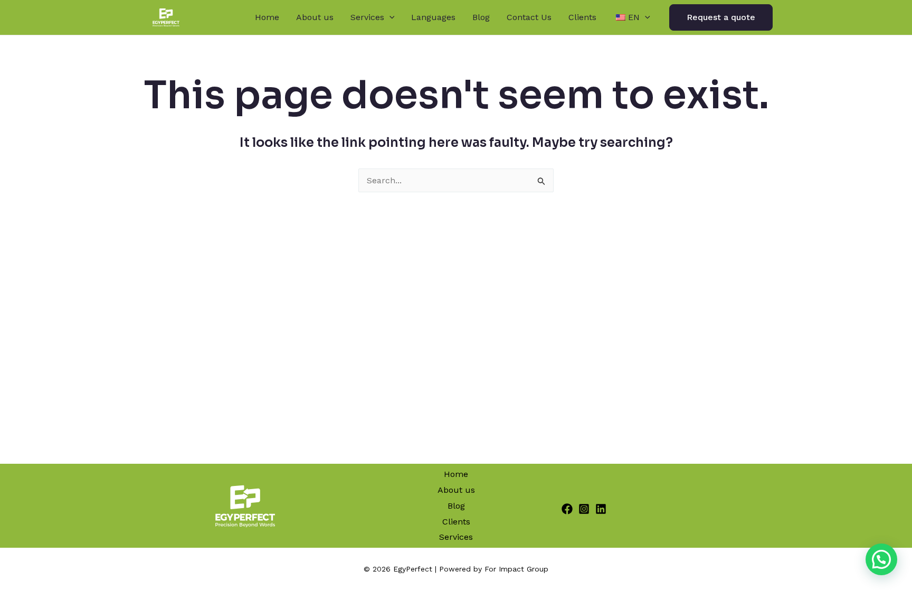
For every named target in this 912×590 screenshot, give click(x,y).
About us (315, 17)
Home (267, 17)
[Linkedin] (600, 508)
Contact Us (529, 17)
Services (367, 17)
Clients (582, 17)
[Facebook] (567, 508)
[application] (389, 17)
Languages (433, 17)
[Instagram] (584, 508)
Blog (481, 17)
